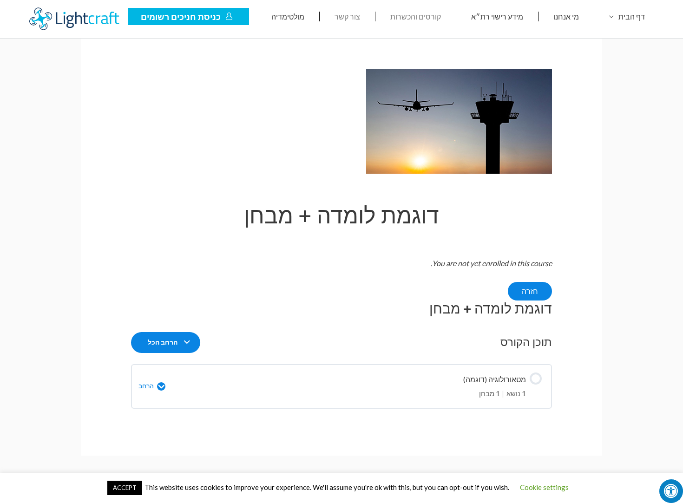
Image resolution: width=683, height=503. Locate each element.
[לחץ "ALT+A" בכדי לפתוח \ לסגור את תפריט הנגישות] (671, 491)
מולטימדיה (287, 16)
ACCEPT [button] (125, 487)
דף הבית (631, 16)
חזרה (530, 291)
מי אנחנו (566, 16)
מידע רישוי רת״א (497, 16)
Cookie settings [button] (544, 487)
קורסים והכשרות (415, 16)
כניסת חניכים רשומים (181, 17)
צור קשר (347, 16)
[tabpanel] (341, 286)
